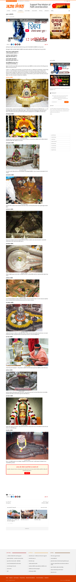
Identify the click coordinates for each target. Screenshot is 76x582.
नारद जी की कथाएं (54, 145)
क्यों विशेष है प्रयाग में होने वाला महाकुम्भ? (34, 568)
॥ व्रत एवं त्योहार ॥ (27, 10)
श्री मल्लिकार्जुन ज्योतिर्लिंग (32, 571)
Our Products (16, 577)
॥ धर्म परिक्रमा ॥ (20, 10)
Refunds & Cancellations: (30, 577)
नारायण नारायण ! (9, 568)
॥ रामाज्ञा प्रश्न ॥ (46, 10)
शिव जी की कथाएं (54, 147)
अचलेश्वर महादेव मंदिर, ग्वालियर (33, 563)
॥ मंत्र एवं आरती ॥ (34, 10)
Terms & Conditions (39, 577)
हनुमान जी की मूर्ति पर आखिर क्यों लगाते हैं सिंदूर (57, 567)
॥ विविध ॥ (52, 10)
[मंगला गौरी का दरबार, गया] (27, 514)
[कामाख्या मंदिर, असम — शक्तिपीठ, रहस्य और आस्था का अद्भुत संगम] (13, 514)
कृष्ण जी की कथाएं (54, 143)
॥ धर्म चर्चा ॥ (8, 10)
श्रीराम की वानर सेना (53, 572)
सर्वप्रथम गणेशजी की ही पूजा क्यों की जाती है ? (57, 569)
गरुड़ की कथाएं (53, 139)
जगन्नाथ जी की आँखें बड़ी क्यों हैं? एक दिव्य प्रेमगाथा (14, 563)
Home (7, 577)
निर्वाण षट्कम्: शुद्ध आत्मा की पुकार (55, 555)
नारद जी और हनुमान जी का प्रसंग (11, 566)
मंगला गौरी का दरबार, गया (32, 558)
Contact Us (46, 577)
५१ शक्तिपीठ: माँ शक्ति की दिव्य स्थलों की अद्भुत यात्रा (14, 555)
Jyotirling (10, 494)
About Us (11, 577)
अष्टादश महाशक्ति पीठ (54, 558)
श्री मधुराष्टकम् (8, 503)
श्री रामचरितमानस (27, 1)
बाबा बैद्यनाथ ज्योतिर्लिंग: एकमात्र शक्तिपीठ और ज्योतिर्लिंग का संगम (38, 566)
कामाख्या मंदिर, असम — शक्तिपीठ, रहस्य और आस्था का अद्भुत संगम (38, 555)
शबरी (7, 571)
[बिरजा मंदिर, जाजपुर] (40, 514)
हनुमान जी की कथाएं (54, 141)
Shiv (13, 494)
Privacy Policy (22, 577)
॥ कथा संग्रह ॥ (14, 10)
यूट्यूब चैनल (51, 89)
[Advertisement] (27, 484)
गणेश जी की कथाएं (54, 137)
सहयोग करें (27, 473)
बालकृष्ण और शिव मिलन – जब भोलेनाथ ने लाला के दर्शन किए (15, 558)
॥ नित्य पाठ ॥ (41, 10)
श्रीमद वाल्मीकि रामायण (21, 1)
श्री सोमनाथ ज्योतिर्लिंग (45, 503)
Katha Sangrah (67, 580)
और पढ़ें (51, 114)
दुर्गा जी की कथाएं (54, 135)
